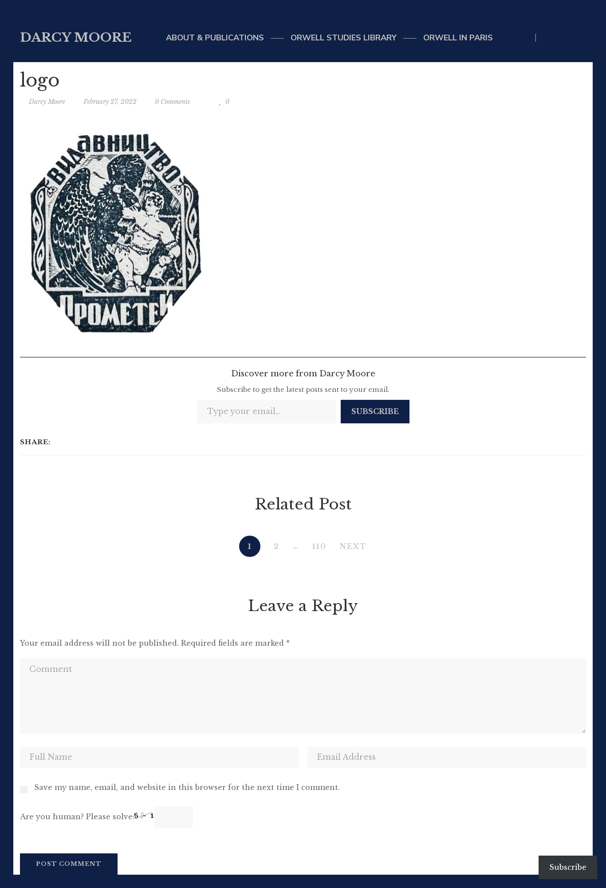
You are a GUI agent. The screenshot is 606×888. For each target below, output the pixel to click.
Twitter (547, 38)
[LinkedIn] (82, 442)
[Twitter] (71, 442)
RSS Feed (583, 38)
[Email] (94, 442)
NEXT (353, 546)
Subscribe (375, 411)
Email (565, 38)
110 (319, 546)
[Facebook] (59, 442)
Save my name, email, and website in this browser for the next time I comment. (187, 787)
